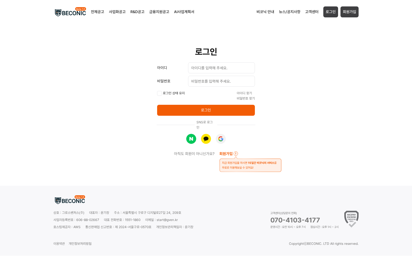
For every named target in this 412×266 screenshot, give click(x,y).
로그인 (331, 12)
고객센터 (312, 12)
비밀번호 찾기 (246, 98)
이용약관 (59, 244)
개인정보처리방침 (80, 244)
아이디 (162, 67)
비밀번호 (163, 81)
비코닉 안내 (265, 12)
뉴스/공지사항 (289, 12)
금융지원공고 (159, 12)
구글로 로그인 (221, 139)
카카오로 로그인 (206, 139)
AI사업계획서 (184, 12)
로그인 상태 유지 (173, 93)
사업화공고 (117, 12)
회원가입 (349, 12)
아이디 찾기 (244, 93)
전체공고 (97, 12)
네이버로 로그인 (191, 139)
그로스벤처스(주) (73, 213)
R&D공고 (137, 12)
